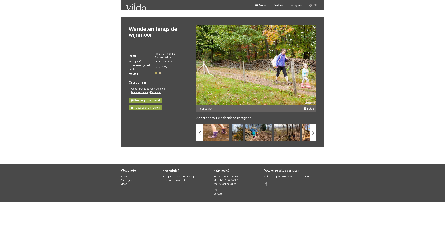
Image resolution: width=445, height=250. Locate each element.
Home (124, 176)
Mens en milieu (139, 92)
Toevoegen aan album (147, 107)
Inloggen (296, 5)
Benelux (160, 88)
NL (315, 5)
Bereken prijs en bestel (147, 100)
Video (124, 183)
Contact (217, 193)
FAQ (215, 190)
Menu (262, 5)
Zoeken (278, 5)
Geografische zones (142, 88)
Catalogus (126, 180)
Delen (310, 108)
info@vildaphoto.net (224, 183)
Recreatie (155, 92)
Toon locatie (206, 108)
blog (287, 176)
